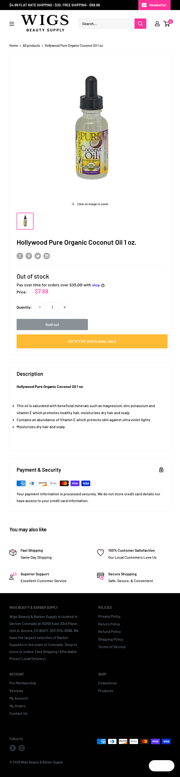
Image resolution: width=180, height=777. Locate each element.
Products (105, 690)
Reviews (16, 690)
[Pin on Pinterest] (29, 255)
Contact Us (18, 713)
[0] (167, 23)
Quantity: (24, 307)
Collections (107, 683)
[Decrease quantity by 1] (40, 307)
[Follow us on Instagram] (21, 748)
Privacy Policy (109, 616)
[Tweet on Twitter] (37, 255)
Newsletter (157, 5)
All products (31, 45)
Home (13, 45)
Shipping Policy (110, 639)
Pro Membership (22, 683)
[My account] (157, 23)
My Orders (17, 706)
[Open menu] (11, 24)
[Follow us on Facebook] (12, 748)
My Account (18, 698)
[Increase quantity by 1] (65, 307)
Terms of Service (112, 646)
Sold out (52, 324)
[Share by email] (46, 255)
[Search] (140, 23)
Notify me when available (92, 341)
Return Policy (109, 624)
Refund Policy (109, 631)
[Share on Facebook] (20, 255)
